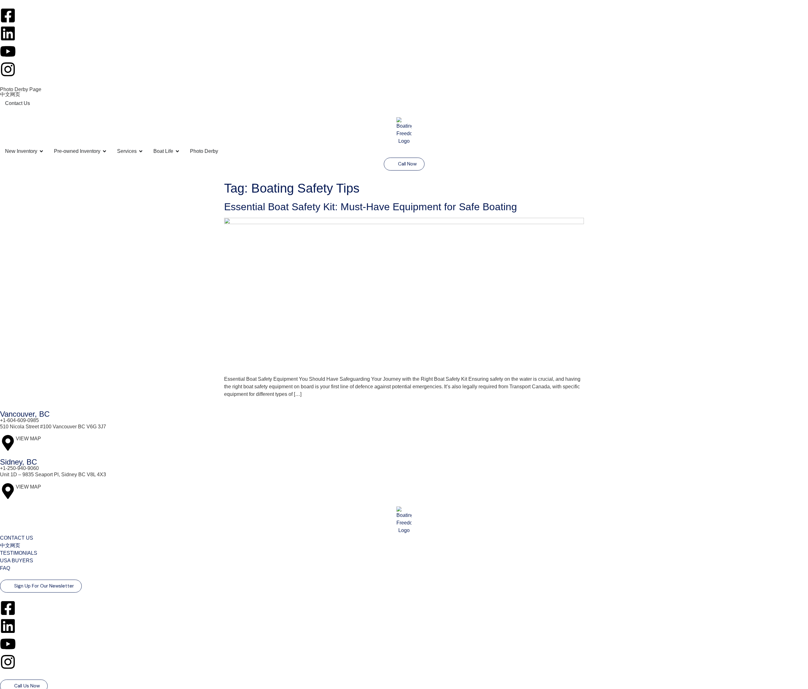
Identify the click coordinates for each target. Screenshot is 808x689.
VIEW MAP (28, 438)
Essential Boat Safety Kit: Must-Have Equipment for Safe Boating (370, 206)
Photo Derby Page (20, 89)
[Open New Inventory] (41, 151)
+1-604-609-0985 (19, 420)
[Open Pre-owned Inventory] (104, 151)
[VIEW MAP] (8, 443)
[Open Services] (140, 151)
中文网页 (10, 94)
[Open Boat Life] (177, 151)
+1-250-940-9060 (19, 468)
